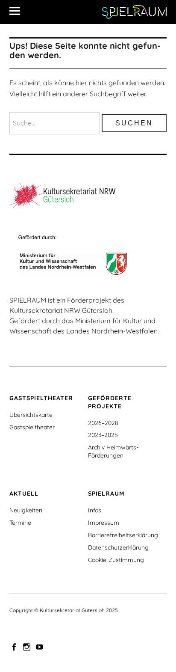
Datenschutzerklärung (118, 547)
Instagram (27, 646)
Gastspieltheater (32, 427)
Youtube (40, 646)
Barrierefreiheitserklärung (123, 535)
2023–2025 (103, 435)
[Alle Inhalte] (17, 10)
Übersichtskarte (31, 415)
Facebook (15, 646)
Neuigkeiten (25, 510)
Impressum (103, 522)
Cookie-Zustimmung (116, 560)
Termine (20, 522)
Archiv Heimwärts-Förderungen (113, 451)
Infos (94, 510)
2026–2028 (103, 423)
